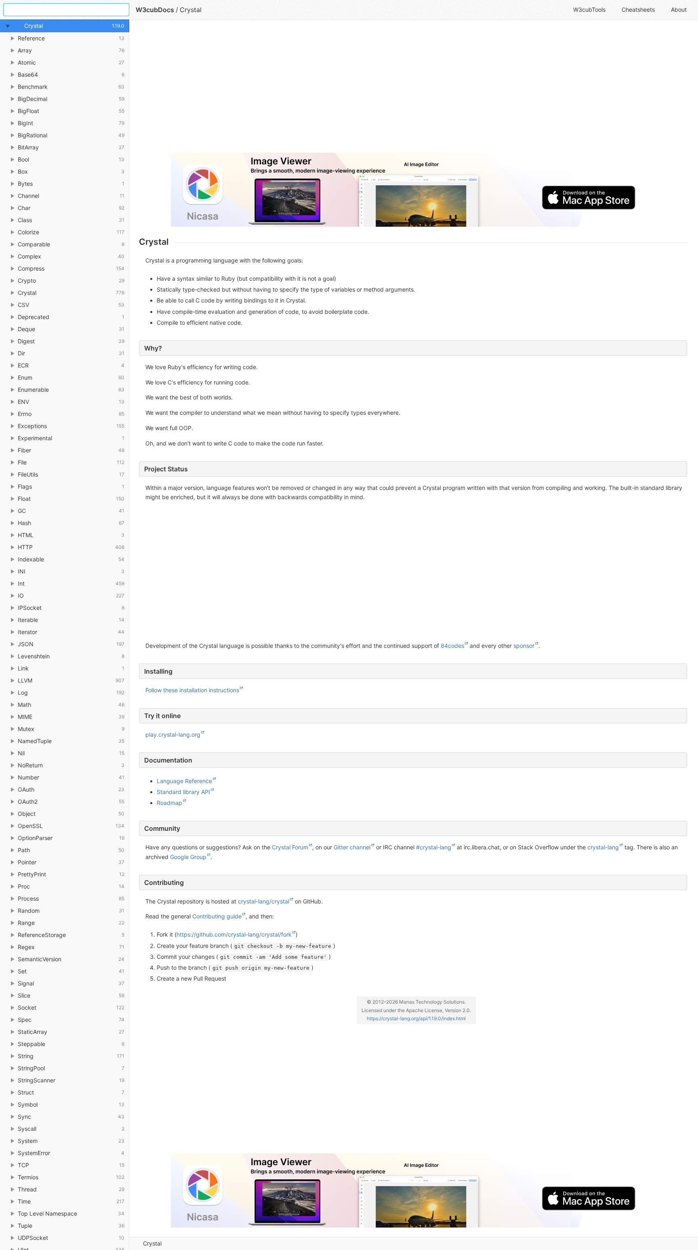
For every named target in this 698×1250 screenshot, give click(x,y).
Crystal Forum (290, 847)
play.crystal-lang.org (172, 734)
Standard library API (183, 791)
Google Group (188, 856)
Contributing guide (217, 916)
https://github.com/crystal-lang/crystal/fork (234, 934)
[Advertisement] (381, 89)
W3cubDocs (155, 10)
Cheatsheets (638, 9)
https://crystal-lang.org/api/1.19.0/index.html (416, 1018)
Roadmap (169, 802)
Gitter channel (352, 847)
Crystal (152, 1243)
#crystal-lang (433, 847)
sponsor (523, 645)
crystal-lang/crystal (263, 901)
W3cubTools (589, 9)
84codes (452, 645)
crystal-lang (603, 847)
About (679, 9)
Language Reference (184, 780)
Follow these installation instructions (192, 690)
